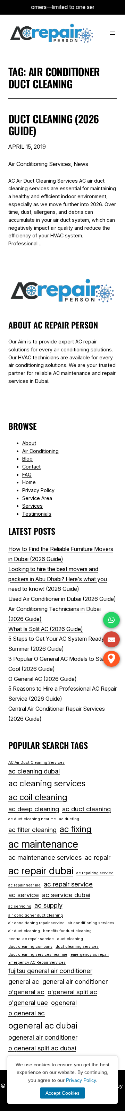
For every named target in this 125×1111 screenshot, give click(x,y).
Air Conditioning (40, 451)
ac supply (48, 905)
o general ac (26, 1013)
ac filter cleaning (32, 830)
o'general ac (26, 992)
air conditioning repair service (36, 923)
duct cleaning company (30, 946)
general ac (23, 982)
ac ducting (69, 819)
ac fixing (76, 829)
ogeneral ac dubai (42, 1025)
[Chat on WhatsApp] (111, 620)
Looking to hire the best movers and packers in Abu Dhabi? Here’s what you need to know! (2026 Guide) (57, 579)
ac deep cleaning (33, 809)
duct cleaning (70, 939)
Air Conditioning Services (39, 163)
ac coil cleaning (37, 797)
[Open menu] (112, 33)
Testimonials (36, 514)
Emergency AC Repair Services (37, 962)
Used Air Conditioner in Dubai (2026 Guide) (62, 598)
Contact (31, 467)
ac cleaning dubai (34, 771)
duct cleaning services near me (37, 954)
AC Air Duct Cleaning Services (36, 762)
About (29, 443)
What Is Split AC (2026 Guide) (45, 629)
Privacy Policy (38, 490)
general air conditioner (75, 982)
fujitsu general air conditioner (50, 971)
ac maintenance (43, 844)
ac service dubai (66, 895)
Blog (27, 459)
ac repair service (68, 884)
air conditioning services (91, 923)
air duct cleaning (24, 931)
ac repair (97, 857)
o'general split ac (72, 992)
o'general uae (28, 1003)
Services (32, 506)
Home (29, 482)
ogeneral (64, 1003)
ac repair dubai (40, 871)
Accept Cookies (62, 1093)
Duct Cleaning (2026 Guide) (53, 125)
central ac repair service (31, 939)
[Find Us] (111, 659)
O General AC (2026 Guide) (42, 678)
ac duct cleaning (86, 809)
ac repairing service (95, 873)
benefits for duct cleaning (67, 931)
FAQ (27, 475)
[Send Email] (111, 639)
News (81, 163)
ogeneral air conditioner (42, 1037)
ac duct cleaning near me (32, 819)
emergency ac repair (89, 954)
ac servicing (19, 906)
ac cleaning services (46, 783)
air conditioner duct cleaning (35, 915)
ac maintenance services (45, 857)
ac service (23, 895)
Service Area (37, 498)
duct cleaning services (77, 946)
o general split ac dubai (42, 1048)
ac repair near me (24, 885)
